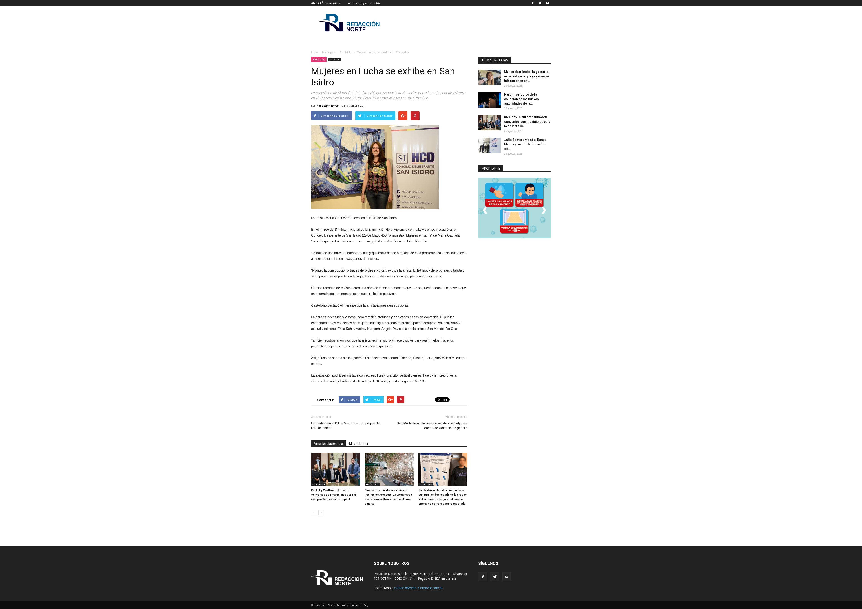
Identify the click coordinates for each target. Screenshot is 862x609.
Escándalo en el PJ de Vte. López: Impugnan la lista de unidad (345, 425)
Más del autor (358, 443)
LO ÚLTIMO (318, 484)
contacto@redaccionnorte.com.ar (418, 588)
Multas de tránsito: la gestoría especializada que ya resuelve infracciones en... (526, 76)
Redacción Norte (328, 105)
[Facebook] (532, 3)
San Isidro (334, 59)
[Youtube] (547, 3)
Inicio (314, 52)
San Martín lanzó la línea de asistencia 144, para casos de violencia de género (432, 425)
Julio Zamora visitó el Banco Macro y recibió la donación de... (525, 144)
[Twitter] (540, 3)
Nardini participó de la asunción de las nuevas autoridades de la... (521, 99)
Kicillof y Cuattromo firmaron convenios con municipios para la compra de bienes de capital (333, 495)
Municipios (319, 59)
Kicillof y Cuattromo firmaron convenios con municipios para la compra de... (527, 121)
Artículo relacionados (329, 443)
